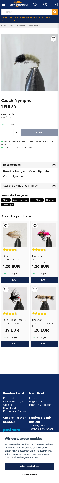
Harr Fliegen (37, 200)
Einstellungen (29, 474)
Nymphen (21, 26)
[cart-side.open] (55, 4)
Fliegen (11, 26)
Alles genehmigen (29, 466)
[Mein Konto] (45, 4)
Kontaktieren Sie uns (14, 411)
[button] (53, 39)
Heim (3, 26)
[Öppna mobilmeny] (3, 4)
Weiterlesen (9, 117)
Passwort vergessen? (41, 404)
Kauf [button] (15, 280)
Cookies (7, 404)
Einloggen (34, 398)
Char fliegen (8, 205)
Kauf (44, 280)
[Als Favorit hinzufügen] (35, 4)
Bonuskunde (10, 408)
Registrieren (36, 401)
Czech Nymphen (20, 200)
